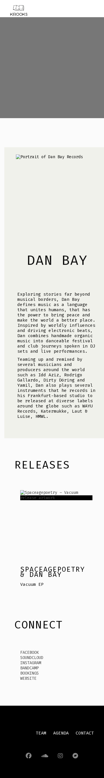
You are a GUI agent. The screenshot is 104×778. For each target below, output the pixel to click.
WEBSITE (28, 678)
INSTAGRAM (30, 662)
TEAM (41, 733)
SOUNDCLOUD (31, 657)
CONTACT (85, 733)
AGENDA (61, 733)
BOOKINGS (29, 673)
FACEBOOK (29, 652)
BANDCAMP (29, 668)
